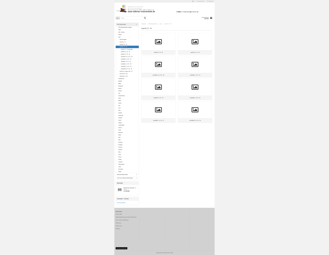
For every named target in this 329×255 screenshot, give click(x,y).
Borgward (120, 86)
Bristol (119, 88)
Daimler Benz (121, 95)
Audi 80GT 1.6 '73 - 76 (126, 66)
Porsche (120, 147)
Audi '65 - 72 (122, 42)
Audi (119, 37)
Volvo (119, 166)
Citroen (120, 90)
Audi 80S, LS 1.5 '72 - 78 (126, 56)
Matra (119, 135)
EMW (119, 100)
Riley (119, 152)
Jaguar (120, 122)
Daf (119, 93)
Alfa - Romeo (121, 32)
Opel (119, 139)
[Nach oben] (324, 252)
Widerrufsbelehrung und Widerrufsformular (126, 217)
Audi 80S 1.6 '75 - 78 (126, 61)
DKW (119, 98)
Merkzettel (210, 1)
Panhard (120, 142)
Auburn (120, 34)
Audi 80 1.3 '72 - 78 (125, 51)
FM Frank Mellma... (121, 202)
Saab (119, 154)
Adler (119, 29)
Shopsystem (159, 252)
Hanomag (120, 115)
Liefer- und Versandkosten (122, 220)
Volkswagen (121, 164)
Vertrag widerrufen (121, 248)
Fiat (119, 105)
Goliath (120, 112)
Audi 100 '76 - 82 (123, 73)
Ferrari (119, 103)
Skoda (119, 159)
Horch (119, 120)
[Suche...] (145, 18)
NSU (119, 137)
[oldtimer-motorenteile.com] (164, 9)
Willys (119, 171)
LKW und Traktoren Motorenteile (125, 178)
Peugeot (120, 144)
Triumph (120, 161)
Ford (119, 108)
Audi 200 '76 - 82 (123, 76)
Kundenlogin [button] (201, 1)
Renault (120, 149)
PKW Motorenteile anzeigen (125, 27)
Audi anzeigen (123, 39)
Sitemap (118, 228)
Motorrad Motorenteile (122, 174)
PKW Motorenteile (121, 24)
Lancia (120, 127)
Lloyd (119, 130)
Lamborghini (121, 125)
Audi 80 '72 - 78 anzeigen (127, 49)
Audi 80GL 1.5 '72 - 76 (126, 59)
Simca (119, 157)
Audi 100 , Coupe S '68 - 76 (126, 71)
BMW (119, 83)
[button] (193, 1)
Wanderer (120, 169)
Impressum (118, 223)
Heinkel (120, 117)
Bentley (120, 81)
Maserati (120, 132)
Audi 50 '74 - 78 (123, 44)
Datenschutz (119, 225)
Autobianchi (121, 78)
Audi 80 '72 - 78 (123, 46)
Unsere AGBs (119, 214)
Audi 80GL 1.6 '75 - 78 (126, 64)
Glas (119, 110)
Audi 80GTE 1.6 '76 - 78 (126, 68)
